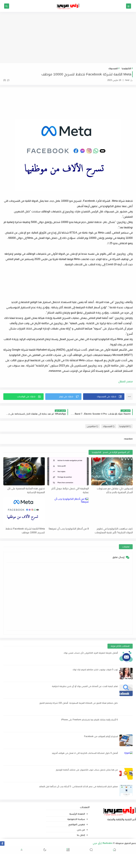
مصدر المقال (125, 381)
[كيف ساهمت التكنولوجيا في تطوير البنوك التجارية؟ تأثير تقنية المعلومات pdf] (112, 511)
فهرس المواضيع (76, 824)
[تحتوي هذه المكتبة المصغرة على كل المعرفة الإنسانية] (24, 471)
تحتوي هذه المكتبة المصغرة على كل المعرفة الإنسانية (26, 490)
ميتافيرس (91, 426)
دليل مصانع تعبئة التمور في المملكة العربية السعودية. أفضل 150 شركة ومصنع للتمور (78, 703)
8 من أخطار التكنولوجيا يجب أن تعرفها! (69, 528)
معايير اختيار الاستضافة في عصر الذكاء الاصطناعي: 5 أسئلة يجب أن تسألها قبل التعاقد (78, 786)
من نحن (81, 829)
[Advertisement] (68, 37)
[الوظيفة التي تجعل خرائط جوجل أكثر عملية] (68, 471)
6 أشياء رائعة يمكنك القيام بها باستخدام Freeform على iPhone (89, 719)
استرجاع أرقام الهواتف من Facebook (101, 736)
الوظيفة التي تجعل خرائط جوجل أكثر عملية (70, 490)
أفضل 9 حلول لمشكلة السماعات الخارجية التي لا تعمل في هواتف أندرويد (85, 753)
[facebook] (2, 843)
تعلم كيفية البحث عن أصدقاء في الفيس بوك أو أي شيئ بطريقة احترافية (85, 686)
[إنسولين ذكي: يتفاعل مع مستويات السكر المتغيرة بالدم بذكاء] (112, 471)
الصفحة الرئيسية (77, 813)
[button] (103, 396)
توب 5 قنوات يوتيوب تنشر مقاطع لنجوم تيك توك (95, 669)
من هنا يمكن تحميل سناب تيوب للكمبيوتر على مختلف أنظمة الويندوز (87, 770)
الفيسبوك (113, 68)
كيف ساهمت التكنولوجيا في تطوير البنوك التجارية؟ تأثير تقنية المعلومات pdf (114, 530)
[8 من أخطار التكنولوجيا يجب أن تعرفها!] (68, 511)
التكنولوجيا (126, 68)
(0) (4, 80)
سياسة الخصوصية (76, 819)
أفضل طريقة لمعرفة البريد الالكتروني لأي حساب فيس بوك (91, 653)
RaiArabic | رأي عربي (103, 843)
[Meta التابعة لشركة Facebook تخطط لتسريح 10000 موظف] (24, 511)
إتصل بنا (81, 835)
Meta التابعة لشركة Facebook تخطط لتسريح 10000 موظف (25, 530)
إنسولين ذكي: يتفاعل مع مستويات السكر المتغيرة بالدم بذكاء (115, 490)
